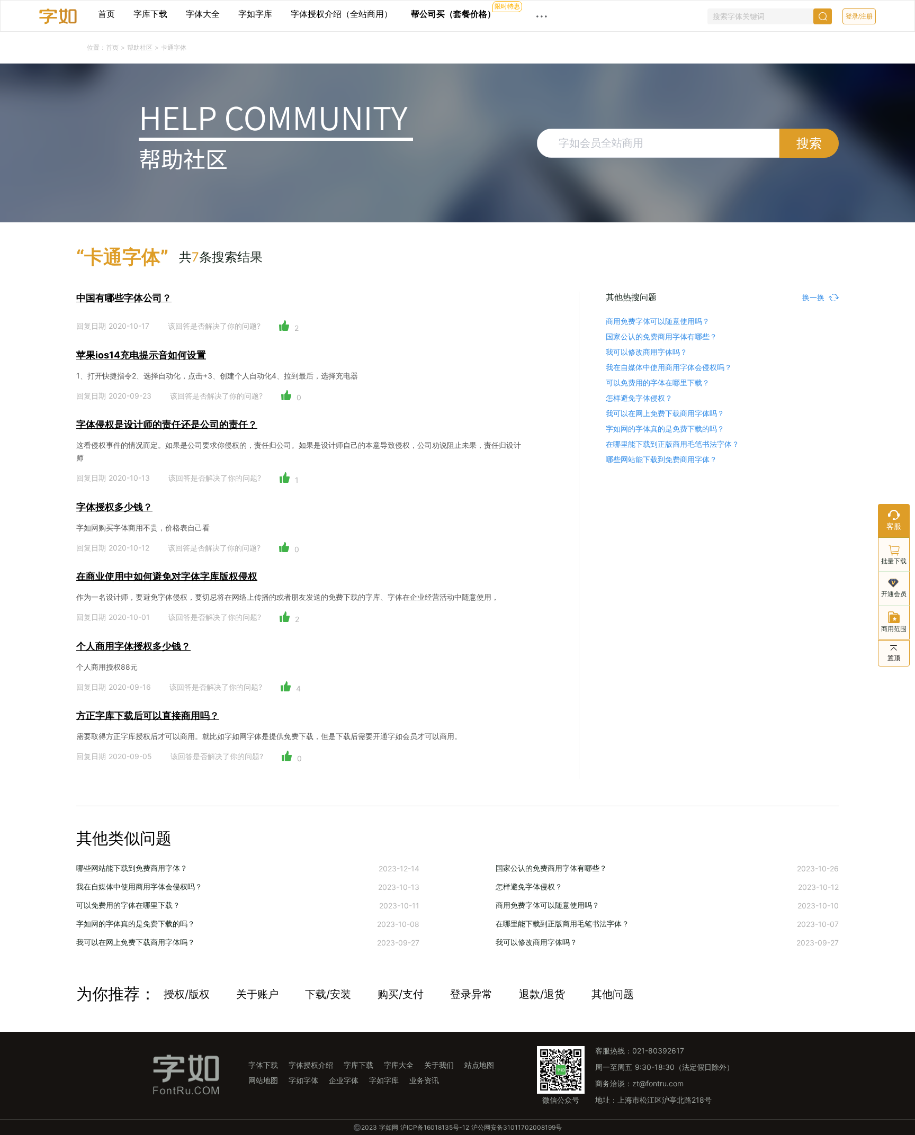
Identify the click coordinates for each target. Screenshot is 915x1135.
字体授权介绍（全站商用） (341, 13)
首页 (106, 13)
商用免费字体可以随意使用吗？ (658, 321)
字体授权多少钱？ (114, 506)
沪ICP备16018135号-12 (434, 1127)
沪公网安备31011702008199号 (516, 1127)
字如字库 (255, 13)
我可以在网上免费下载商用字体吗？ (665, 413)
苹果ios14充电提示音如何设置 (141, 355)
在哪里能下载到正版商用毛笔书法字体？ (672, 443)
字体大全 (203, 13)
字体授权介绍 (311, 1064)
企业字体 (343, 1080)
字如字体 (303, 1080)
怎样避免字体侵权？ (639, 397)
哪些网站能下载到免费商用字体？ (661, 459)
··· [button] (541, 16)
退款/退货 (542, 994)
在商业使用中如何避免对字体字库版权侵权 (166, 576)
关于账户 (257, 994)
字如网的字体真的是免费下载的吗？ (665, 428)
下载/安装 (328, 994)
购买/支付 (401, 994)
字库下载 (150, 13)
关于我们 (439, 1064)
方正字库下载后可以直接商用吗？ (147, 715)
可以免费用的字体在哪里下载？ (658, 382)
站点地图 (479, 1064)
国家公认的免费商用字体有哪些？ (661, 336)
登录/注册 (859, 16)
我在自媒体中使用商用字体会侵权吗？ (669, 367)
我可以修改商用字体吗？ (646, 351)
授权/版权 (187, 994)
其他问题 (612, 994)
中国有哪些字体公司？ (124, 297)
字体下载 (263, 1064)
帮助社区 (141, 47)
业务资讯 (424, 1080)
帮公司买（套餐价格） (453, 13)
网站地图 (263, 1080)
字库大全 (399, 1064)
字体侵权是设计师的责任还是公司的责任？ (166, 424)
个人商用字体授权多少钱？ (133, 646)
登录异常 (471, 994)
